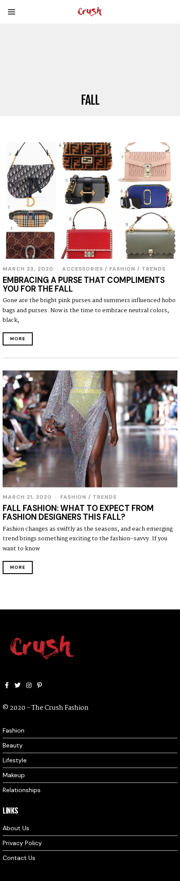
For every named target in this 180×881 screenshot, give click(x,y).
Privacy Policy (22, 843)
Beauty (13, 745)
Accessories (82, 268)
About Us (16, 828)
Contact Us (19, 858)
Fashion (122, 268)
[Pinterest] (39, 685)
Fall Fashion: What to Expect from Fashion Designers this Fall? (78, 512)
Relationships (22, 790)
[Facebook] (7, 685)
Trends (154, 268)
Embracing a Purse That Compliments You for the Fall (84, 284)
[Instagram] (29, 685)
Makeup (14, 775)
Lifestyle (15, 760)
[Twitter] (17, 685)
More (17, 339)
